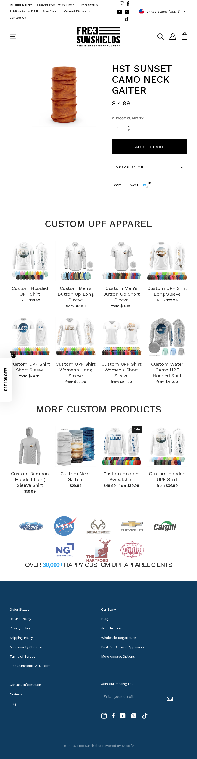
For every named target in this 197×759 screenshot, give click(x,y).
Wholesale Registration (118, 638)
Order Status (88, 5)
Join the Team (112, 628)
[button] (6, 380)
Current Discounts (77, 11)
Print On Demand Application (123, 647)
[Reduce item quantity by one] (129, 131)
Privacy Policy (20, 628)
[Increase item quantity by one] (129, 127)
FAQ (13, 704)
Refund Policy (20, 619)
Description (130, 167)
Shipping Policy (21, 638)
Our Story (108, 609)
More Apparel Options (118, 656)
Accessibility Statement (28, 647)
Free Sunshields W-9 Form (30, 666)
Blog (104, 619)
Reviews (16, 694)
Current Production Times (55, 5)
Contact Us (18, 17)
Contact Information (25, 685)
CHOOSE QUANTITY (128, 118)
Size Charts (51, 11)
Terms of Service (22, 656)
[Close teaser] (13, 356)
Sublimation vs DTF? (24, 11)
